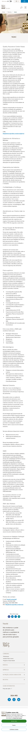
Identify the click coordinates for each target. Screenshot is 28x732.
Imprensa (14, 670)
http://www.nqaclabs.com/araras (14, 604)
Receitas (14, 679)
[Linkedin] (18, 699)
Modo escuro (4, 1)
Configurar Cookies (14, 729)
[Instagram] (14, 699)
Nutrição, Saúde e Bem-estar (14, 674)
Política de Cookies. (17, 718)
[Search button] (22, 7)
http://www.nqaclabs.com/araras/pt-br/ (13, 133)
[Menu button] (25, 7)
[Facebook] (9, 699)
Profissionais (6, 656)
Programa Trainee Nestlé (9, 660)
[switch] (10, 1)
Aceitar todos (14, 721)
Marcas (14, 665)
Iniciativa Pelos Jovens (8, 658)
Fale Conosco (24, 1)
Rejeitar (14, 725)
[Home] (9, 7)
